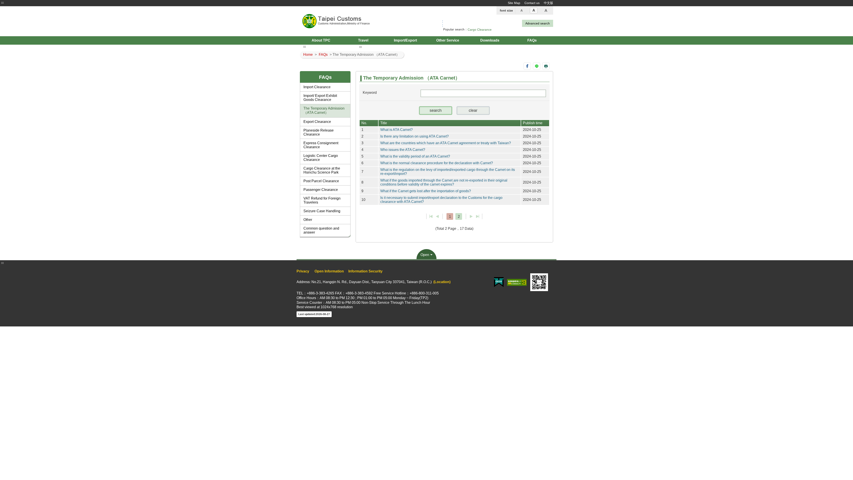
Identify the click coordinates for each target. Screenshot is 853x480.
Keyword (370, 92)
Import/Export (405, 40)
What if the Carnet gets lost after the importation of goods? (425, 191)
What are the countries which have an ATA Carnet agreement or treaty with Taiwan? (445, 143)
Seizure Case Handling (321, 211)
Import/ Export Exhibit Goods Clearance (320, 98)
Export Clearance (317, 122)
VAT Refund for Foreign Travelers (322, 200)
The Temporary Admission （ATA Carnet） (324, 110)
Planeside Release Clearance (318, 132)
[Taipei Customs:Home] (350, 21)
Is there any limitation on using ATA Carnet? (414, 136)
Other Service (447, 40)
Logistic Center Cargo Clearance (320, 158)
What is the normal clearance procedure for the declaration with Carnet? (436, 163)
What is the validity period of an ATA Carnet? (415, 156)
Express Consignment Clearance (320, 145)
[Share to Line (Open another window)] (536, 66)
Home (308, 54)
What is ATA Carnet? (396, 130)
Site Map (514, 3)
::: (2, 2)
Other (307, 220)
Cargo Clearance (480, 29)
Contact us (532, 3)
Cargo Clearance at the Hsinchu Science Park (321, 170)
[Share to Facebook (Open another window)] (527, 66)
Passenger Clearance (320, 190)
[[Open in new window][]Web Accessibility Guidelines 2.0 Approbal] (517, 282)
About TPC (321, 40)
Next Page (471, 216)
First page (431, 216)
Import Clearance (317, 87)
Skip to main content (17, 2)
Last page (477, 216)
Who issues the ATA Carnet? (402, 150)
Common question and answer (321, 230)
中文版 (548, 3)
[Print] (546, 66)
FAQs (532, 40)
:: (442, 23)
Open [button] (425, 255)
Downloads (489, 40)
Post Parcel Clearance (321, 181)
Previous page (437, 216)
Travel (363, 40)
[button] (435, 110)
